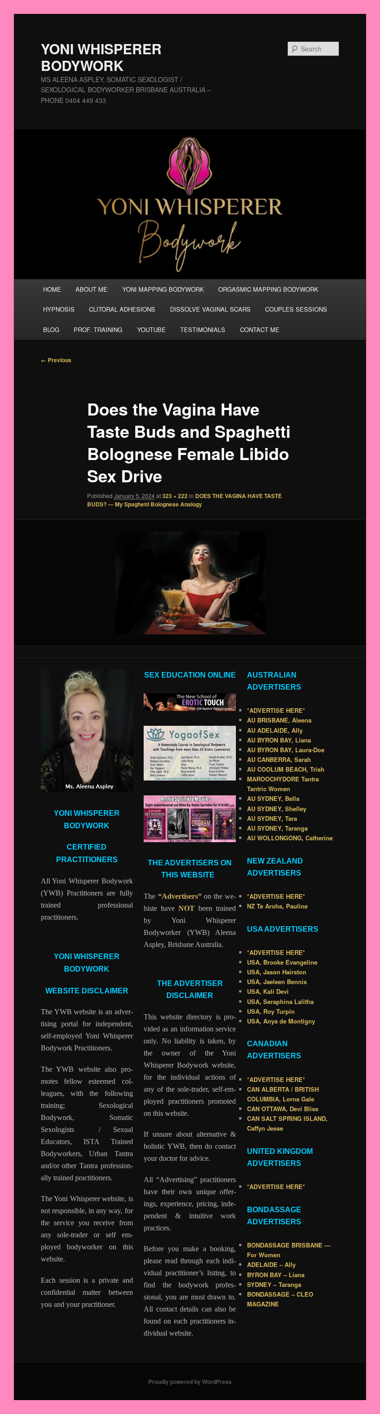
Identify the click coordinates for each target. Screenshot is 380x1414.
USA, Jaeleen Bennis (277, 981)
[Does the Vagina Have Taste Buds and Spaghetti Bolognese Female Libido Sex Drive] (190, 582)
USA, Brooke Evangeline (282, 962)
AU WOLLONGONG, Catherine (290, 837)
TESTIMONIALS (202, 329)
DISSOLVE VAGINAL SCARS (210, 309)
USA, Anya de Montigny (281, 1021)
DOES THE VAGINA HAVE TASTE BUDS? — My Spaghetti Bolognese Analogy (184, 500)
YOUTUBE (151, 329)
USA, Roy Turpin (271, 1011)
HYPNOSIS (59, 309)
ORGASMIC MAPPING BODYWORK (268, 289)
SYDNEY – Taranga (274, 1284)
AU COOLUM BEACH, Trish (285, 769)
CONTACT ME (259, 329)
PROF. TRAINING (98, 329)
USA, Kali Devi (268, 991)
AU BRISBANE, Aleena (279, 720)
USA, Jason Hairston (276, 971)
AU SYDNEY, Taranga (277, 828)
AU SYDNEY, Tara (272, 818)
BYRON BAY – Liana (275, 1274)
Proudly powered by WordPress (190, 1381)
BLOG (51, 329)
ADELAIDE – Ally (271, 1264)
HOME (52, 289)
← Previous (56, 360)
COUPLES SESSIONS (296, 309)
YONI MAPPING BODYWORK (163, 289)
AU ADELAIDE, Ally (275, 730)
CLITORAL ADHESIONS (122, 309)
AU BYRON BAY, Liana (279, 740)
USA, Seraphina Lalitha (280, 1001)
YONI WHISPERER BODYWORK (101, 56)
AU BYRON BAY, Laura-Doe (285, 749)
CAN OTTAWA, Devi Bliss (282, 1108)
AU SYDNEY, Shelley (276, 808)
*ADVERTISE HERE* (276, 710)
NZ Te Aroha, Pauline (277, 906)
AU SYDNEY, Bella (273, 798)
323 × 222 (175, 496)
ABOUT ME (92, 289)
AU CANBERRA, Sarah (279, 759)
